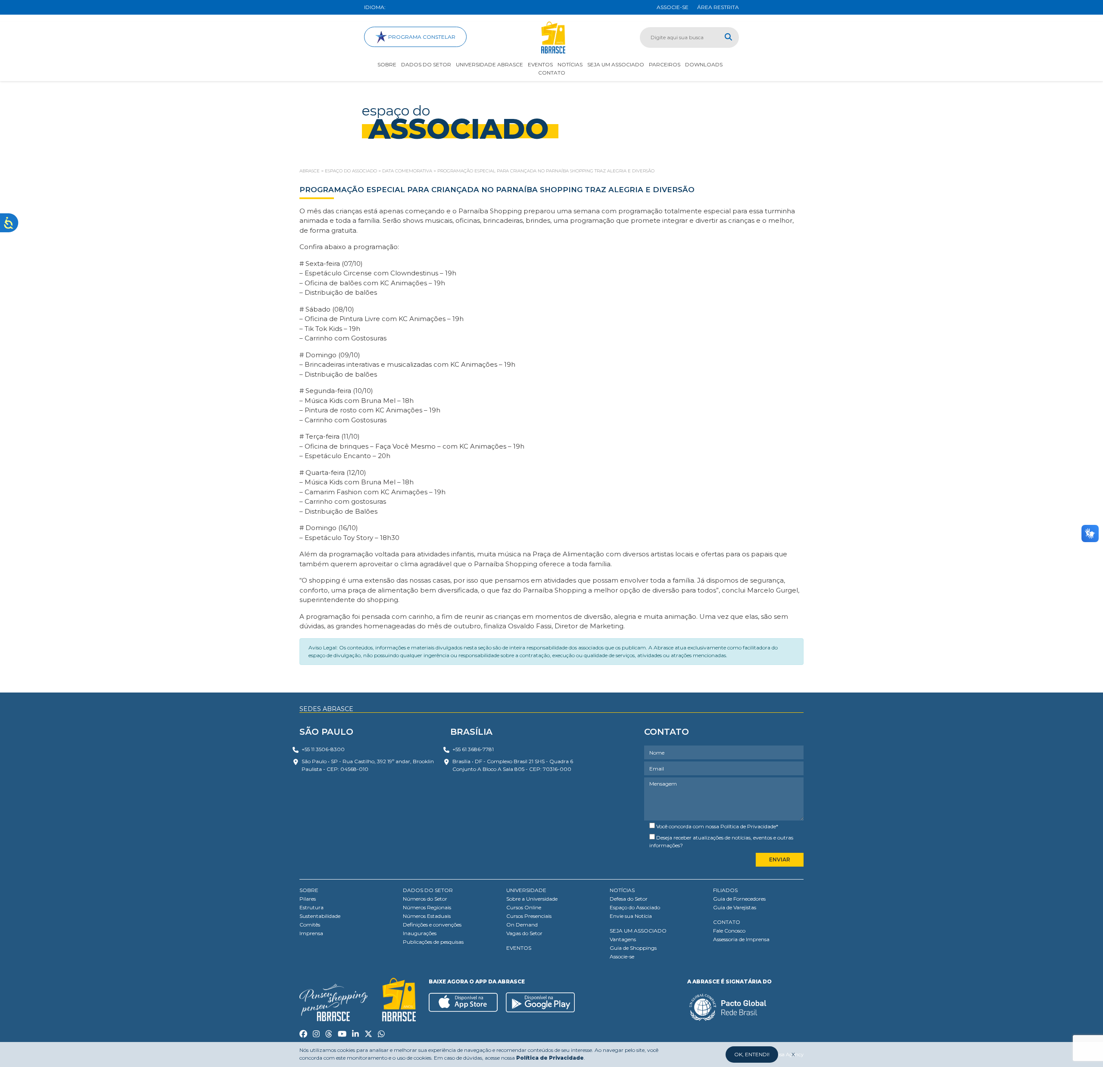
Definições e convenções (432, 924)
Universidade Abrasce (489, 64)
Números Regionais (427, 907)
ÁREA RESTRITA (718, 7)
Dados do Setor (426, 64)
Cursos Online (523, 907)
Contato (551, 72)
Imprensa (311, 933)
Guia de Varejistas (734, 907)
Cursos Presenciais (529, 916)
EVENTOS (518, 948)
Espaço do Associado (635, 907)
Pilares (307, 898)
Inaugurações (419, 933)
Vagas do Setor (524, 933)
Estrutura (311, 907)
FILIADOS (725, 890)
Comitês (309, 924)
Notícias (570, 64)
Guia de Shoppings (633, 948)
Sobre (386, 64)
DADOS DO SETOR (428, 890)
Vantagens (623, 939)
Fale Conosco (729, 930)
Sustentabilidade (319, 916)
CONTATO (726, 922)
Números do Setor (425, 898)
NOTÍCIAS (622, 890)
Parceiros (664, 64)
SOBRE (308, 890)
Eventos (540, 64)
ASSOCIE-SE (673, 7)
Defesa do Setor (629, 898)
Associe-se (622, 956)
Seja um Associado (615, 64)
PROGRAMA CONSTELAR (421, 37)
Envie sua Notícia (631, 916)
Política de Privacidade (748, 826)
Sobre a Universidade (532, 898)
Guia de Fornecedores (739, 898)
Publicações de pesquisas (433, 942)
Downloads (704, 64)
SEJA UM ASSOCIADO (638, 930)
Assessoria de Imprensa (741, 939)
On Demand (522, 924)
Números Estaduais (427, 916)
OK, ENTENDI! (752, 1054)
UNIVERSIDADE (526, 890)
